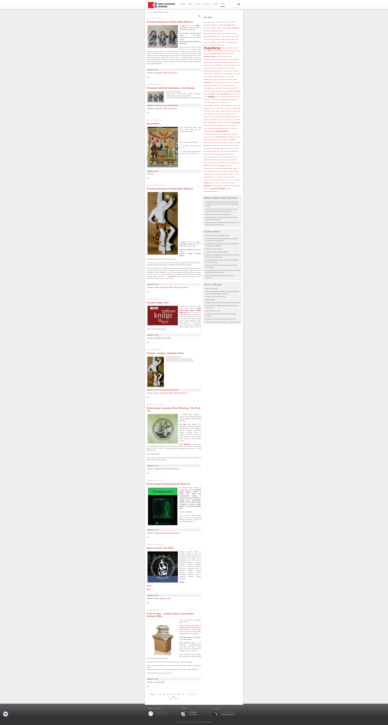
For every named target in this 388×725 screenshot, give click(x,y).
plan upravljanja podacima (228, 125)
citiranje (237, 36)
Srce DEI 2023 (233, 159)
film (222, 65)
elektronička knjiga (221, 53)
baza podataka (220, 25)
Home (155, 12)
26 (179, 694)
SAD (219, 151)
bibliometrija (235, 28)
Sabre (216, 151)
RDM (222, 145)
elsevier (218, 56)
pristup (214, 136)
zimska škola (218, 182)
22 (164, 694)
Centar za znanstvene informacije (227, 36)
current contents (220, 42)
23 (168, 694)
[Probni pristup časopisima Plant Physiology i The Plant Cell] (163, 444)
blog (215, 36)
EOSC (231, 56)
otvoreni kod (220, 122)
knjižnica (230, 91)
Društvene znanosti (233, 47)
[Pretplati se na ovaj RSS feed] (199, 16)
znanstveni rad (207, 188)
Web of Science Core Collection (218, 179)
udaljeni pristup (216, 171)
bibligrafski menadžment (217, 27)
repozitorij (226, 145)
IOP (239, 73)
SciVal (215, 157)
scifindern (212, 154)
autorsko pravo (213, 25)
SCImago (217, 154)
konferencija (232, 93)
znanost (175, 287)
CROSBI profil (214, 42)
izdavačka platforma (222, 79)
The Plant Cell (185, 424)
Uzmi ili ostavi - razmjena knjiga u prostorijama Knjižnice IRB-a (170, 615)
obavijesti (223, 111)
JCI (217, 85)
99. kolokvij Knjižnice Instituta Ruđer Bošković (170, 21)
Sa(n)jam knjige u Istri (158, 302)
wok (229, 179)
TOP (216, 168)
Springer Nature (226, 159)
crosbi (208, 42)
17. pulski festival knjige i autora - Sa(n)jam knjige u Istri (190, 310)
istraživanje (210, 76)
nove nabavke (227, 108)
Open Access (221, 116)
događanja (157, 338)
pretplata (229, 134)
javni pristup (236, 82)
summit (215, 162)
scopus (219, 157)
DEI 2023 (206, 45)
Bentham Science (207, 27)
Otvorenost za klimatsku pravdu (210, 125)
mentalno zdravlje (213, 99)
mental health (206, 99)
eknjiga (205, 53)
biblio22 (224, 27)
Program (182, 582)
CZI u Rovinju (193, 714)
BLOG (160, 12)
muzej (218, 102)
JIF (222, 85)
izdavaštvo (229, 79)
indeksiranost (236, 71)
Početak (152, 694)
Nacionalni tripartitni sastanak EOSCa (211, 105)
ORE (239, 119)
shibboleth (231, 157)
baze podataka (227, 25)
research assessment (233, 145)
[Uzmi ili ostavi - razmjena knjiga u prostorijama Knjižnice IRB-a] (163, 655)
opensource (234, 119)
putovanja (215, 142)
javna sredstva (223, 82)
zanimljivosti (207, 183)
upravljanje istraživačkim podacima (222, 174)
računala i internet (216, 145)
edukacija (231, 50)
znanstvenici (226, 185)
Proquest (222, 139)
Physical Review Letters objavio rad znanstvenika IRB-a (220, 319)
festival (211, 65)
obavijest (218, 111)
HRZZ (233, 68)
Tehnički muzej (216, 165)
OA (204, 111)
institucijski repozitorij (218, 73)
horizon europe (220, 68)
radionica (221, 142)
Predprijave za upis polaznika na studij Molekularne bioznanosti (222, 302)
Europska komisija (235, 59)
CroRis (205, 42)
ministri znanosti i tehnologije (210, 102)
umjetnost (231, 171)
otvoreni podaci (226, 122)
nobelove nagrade (219, 108)
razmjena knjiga (159, 682)
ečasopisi (206, 62)
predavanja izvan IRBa (209, 131)
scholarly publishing (234, 151)
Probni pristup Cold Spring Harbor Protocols (168, 483)
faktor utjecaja (207, 65)
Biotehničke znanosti (208, 36)
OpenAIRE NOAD (235, 116)
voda (215, 177)
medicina (236, 96)
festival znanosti (217, 65)
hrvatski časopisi (227, 68)
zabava (239, 179)
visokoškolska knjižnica (209, 177)
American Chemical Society (222, 22)
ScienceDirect (206, 154)
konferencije (238, 93)
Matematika (227, 96)
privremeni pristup (173, 469)
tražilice (235, 168)
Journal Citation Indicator (229, 85)
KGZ (237, 88)
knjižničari (206, 93)
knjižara (220, 91)
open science (228, 119)
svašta (223, 162)
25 (175, 694)
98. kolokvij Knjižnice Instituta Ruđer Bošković (170, 188)
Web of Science (207, 179)
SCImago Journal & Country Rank (227, 154)
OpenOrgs (206, 119)
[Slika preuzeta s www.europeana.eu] (163, 167)
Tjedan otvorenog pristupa (209, 168)
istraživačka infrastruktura (219, 76)
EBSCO (212, 50)
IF (222, 71)
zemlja (213, 182)
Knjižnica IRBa (236, 91)
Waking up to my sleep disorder (214, 249)
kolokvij (217, 93)
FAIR (213, 62)
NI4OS (239, 105)
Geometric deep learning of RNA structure (216, 252)
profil (235, 136)
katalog (226, 88)
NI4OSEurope (206, 108)
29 (190, 694)
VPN (164, 459)
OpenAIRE (228, 116)
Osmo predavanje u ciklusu (212, 311)
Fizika (230, 65)
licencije (217, 96)
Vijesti (156, 69)
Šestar (216, 191)
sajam (221, 151)
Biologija (224, 33)
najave (235, 105)
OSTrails (205, 122)
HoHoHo (214, 68)
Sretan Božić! (153, 123)
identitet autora (218, 71)
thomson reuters (229, 165)
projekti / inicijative (208, 139)
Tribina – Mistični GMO (211, 288)
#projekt (209, 22)
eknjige (209, 53)
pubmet (225, 139)
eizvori (235, 50)
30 (194, 694)
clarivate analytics (216, 39)
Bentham (234, 25)
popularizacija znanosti (224, 128)
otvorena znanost (212, 122)
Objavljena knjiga (210, 299)
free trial (234, 65)
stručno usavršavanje (208, 162)
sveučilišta (228, 162)
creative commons (234, 39)
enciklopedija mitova (224, 56)
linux (221, 96)
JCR (220, 85)
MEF (240, 96)
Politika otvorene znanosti (213, 128)
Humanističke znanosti (209, 71)
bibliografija (229, 27)
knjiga (169, 338)
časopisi (228, 188)
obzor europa (218, 114)
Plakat (148, 589)
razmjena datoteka (237, 142)
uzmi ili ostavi (236, 174)
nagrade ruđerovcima (228, 105)
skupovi (220, 159)
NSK (239, 108)
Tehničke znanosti (208, 165)
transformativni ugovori (227, 168)
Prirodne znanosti (208, 136)
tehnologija (222, 165)
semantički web (225, 157)
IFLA (225, 71)
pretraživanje (234, 134)
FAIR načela (217, 62)
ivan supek (215, 79)
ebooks (208, 50)
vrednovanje (219, 177)
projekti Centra (216, 139)
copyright (223, 39)
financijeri (226, 65)
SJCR (235, 157)
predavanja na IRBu (160, 73)
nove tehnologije (234, 108)
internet (235, 73)
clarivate (210, 39)
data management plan (232, 42)
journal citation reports (209, 88)
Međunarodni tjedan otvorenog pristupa (226, 99)
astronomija (206, 25)
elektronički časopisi (160, 469)
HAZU (169, 598)
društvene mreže (224, 47)
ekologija (213, 53)
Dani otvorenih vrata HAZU (160, 547)
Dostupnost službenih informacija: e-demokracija (171, 87)
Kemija (233, 88)
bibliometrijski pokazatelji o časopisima (212, 33)
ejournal (239, 50)
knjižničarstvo (212, 94)
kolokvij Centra (172, 73)
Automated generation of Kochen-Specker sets (218, 214)
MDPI (232, 96)
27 (182, 694)
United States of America (209, 174)
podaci (236, 125)
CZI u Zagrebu (193, 712)
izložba (235, 79)
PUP (229, 139)
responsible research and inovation (219, 148)
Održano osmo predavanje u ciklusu (215, 296)
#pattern (205, 22)
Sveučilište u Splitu (235, 162)
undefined (236, 171)
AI (215, 22)
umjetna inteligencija (224, 171)
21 (160, 694)
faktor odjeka (224, 62)
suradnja (219, 162)
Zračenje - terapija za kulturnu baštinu (165, 353)
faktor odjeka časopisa (232, 62)
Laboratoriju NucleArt (173, 276)
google (207, 68)
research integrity (207, 148)
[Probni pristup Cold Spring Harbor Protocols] (163, 526)
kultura (156, 287)
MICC (236, 99)
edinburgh (226, 50)
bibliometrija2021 (207, 30)
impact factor (229, 71)
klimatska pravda (207, 91)
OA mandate (208, 111)
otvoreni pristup (235, 122)
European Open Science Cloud (224, 59)
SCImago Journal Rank (208, 157)
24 (171, 694)
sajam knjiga (226, 151)
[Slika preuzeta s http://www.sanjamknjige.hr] (163, 325)
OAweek (213, 111)
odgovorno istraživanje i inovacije (229, 114)
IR (204, 76)
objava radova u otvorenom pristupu (232, 111)
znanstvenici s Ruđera (234, 185)
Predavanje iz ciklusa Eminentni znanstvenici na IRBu (215, 134)
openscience (222, 119)
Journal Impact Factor (219, 88)
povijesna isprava (233, 128)
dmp (223, 45)
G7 (204, 68)
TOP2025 (220, 168)
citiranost (205, 39)
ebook (205, 50)
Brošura (149, 586)
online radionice (214, 116)
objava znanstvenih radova (209, 114)
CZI (226, 42)
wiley (226, 179)
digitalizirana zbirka (218, 45)
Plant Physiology (185, 444)
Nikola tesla (212, 108)
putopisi (233, 139)
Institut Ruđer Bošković (229, 73)
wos (231, 179)
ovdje (181, 508)
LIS (223, 96)
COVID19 (228, 39)
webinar (224, 177)
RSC (205, 151)
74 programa (183, 314)
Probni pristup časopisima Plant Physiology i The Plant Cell (173, 409)
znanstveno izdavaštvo (218, 188)
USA (231, 174)
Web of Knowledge (231, 177)
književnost (225, 91)
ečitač (209, 62)
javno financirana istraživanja (210, 85)
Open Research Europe (213, 119)
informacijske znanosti (208, 73)
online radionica (207, 116)
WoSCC (235, 179)
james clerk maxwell (215, 82)
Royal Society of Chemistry (233, 148)
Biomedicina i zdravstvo (231, 33)
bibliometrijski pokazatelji (217, 30)
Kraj (174, 696)
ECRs (216, 50)
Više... (148, 77)
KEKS (230, 88)
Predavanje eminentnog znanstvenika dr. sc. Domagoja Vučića (222, 322)
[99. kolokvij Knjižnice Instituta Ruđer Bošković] (163, 48)
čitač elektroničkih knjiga (209, 191)
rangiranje (230, 142)
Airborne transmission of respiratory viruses (217, 235)
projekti (238, 136)
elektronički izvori (229, 53)
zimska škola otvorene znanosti (228, 182)
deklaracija (210, 45)
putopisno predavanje (208, 142)
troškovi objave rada (208, 171)
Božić (218, 36)
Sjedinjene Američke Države (209, 159)
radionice (226, 142)
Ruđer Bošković (210, 151)
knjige (216, 91)
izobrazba (207, 82)
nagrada (222, 105)
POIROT (205, 128)
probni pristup (230, 136)
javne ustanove (230, 82)
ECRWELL (221, 50)
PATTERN (220, 125)
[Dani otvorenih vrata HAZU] (163, 583)
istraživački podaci (208, 79)
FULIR (238, 65)
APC (230, 22)
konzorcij (205, 96)
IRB (206, 76)
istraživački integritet (229, 76)
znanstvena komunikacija (216, 185)
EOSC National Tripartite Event (210, 59)
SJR (217, 159)
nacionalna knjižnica (224, 102)
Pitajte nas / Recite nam (227, 714)
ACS (213, 22)
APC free (233, 22)
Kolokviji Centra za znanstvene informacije (166, 105)
